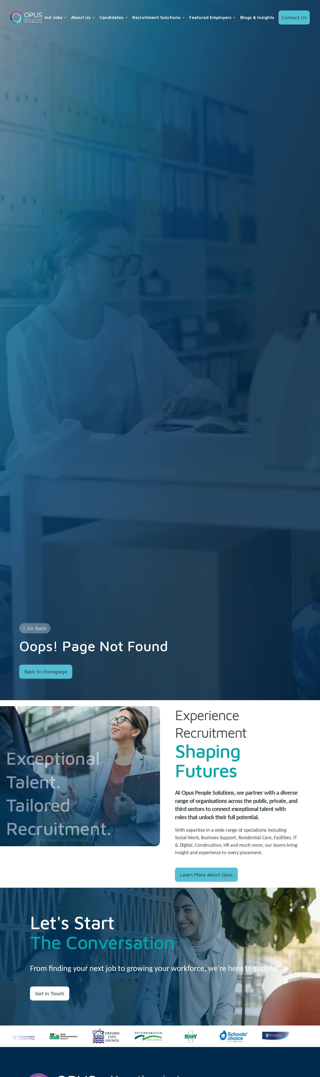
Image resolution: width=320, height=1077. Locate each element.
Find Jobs (52, 17)
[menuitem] (54, 17)
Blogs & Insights (257, 17)
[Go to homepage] (26, 17)
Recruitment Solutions (156, 17)
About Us (81, 17)
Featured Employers (210, 17)
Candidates (112, 17)
